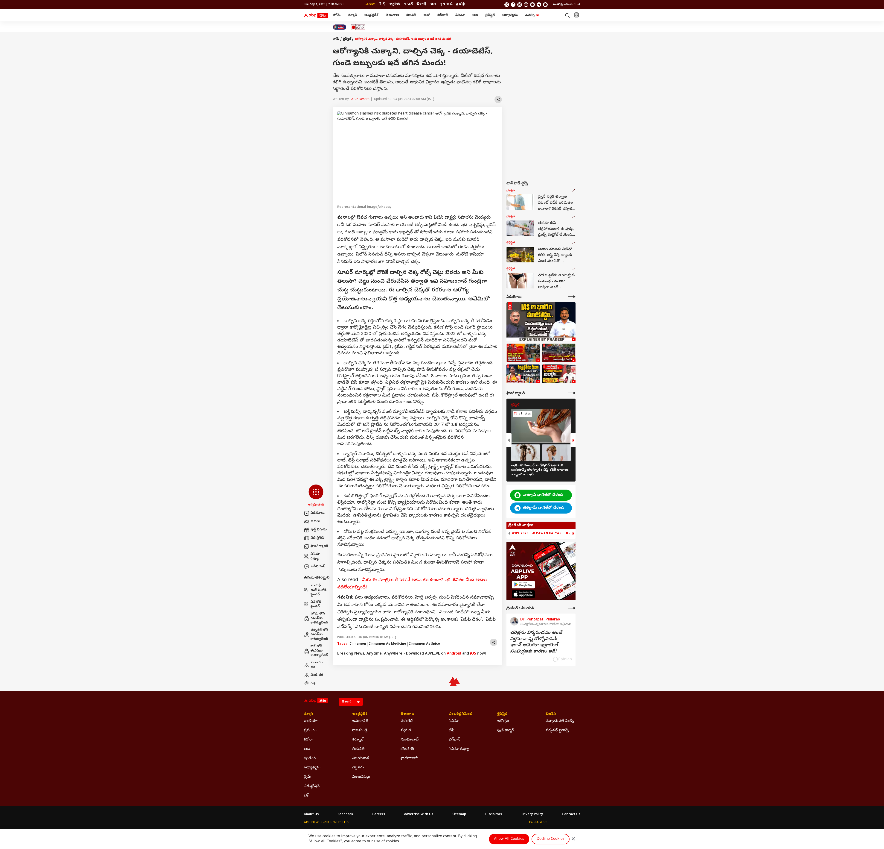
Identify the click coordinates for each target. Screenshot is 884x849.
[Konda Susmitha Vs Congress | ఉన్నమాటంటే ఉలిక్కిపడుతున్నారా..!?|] (523, 373)
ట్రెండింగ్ (310, 758)
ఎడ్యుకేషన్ (312, 786)
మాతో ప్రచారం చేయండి (566, 4)
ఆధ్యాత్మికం (510, 15)
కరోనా (308, 739)
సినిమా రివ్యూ (315, 556)
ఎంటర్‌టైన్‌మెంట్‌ (461, 714)
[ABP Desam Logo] (316, 15)
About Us (311, 814)
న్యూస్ (352, 15)
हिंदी (382, 4)
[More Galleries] (572, 393)
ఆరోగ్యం (503, 721)
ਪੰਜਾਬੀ (421, 4)
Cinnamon (357, 644)
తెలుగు (370, 4)
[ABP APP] (523, 584)
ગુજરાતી (445, 4)
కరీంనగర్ (407, 749)
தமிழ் (460, 4)
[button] (316, 496)
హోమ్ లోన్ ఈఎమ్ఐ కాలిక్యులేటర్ (319, 618)
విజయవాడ (360, 758)
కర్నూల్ (357, 739)
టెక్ (306, 795)
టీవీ (451, 730)
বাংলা (433, 4)
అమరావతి (360, 721)
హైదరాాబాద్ (409, 758)
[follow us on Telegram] (539, 4)
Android (454, 653)
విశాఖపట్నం (361, 777)
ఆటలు (315, 521)
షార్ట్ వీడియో (319, 530)
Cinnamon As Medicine (387, 644)
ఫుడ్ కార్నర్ (505, 730)
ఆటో (426, 15)
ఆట (475, 15)
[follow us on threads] (519, 4)
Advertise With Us (418, 814)
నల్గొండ (406, 730)
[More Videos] (572, 296)
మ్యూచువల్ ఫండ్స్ (560, 721)
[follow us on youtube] (526, 4)
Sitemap (459, 814)
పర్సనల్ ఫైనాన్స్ (557, 730)
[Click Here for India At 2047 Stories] (339, 27)
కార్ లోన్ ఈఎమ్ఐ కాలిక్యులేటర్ (319, 651)
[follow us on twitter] (506, 4)
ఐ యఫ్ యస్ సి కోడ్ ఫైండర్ (318, 590)
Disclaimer (493, 814)
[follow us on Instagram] (532, 4)
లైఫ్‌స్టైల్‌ (490, 15)
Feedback (345, 814)
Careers (378, 814)
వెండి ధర (317, 675)
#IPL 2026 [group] (520, 533)
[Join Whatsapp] (545, 4)
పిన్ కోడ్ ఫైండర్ (316, 604)
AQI (314, 683)
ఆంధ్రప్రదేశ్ (371, 15)
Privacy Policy (532, 814)
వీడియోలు (318, 513)
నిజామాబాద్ (410, 739)
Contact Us (571, 814)
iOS (473, 653)
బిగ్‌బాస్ (442, 15)
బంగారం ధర (317, 665)
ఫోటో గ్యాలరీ (319, 546)
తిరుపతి (358, 749)
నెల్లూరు (358, 767)
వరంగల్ (407, 721)
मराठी (408, 4)
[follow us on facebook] (513, 4)
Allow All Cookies (509, 839)
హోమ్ (336, 15)
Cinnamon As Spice (424, 644)
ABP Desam (360, 99)
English (394, 4)
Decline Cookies (550, 839)
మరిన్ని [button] (530, 15)
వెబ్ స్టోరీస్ (317, 538)
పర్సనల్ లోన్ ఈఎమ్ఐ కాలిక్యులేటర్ (319, 634)
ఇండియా (310, 721)
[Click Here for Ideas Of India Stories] (358, 27)
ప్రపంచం (310, 730)
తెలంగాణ (392, 15)
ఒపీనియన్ (318, 566)
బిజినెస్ (411, 15)
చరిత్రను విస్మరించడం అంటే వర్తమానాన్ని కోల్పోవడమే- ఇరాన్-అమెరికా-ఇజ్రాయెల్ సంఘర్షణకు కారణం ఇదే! (536, 642)
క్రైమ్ (307, 777)
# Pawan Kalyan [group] (547, 533)
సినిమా (460, 15)
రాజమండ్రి (359, 730)
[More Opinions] (572, 608)
